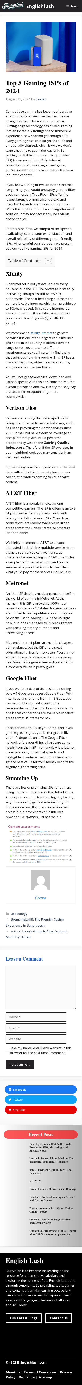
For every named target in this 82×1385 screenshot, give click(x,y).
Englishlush (40, 6)
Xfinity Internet (41, 333)
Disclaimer (27, 1377)
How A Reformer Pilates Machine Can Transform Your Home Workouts (51, 1160)
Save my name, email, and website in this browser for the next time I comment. (41, 1050)
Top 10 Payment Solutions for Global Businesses (50, 1171)
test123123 (35, 1181)
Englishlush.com (33, 1362)
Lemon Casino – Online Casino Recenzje (52, 1189)
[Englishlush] (13, 6)
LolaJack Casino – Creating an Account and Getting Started (52, 1198)
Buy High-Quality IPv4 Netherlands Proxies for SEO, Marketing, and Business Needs (50, 1147)
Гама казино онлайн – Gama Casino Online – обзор (51, 1210)
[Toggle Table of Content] (46, 261)
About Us (13, 1372)
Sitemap (45, 1377)
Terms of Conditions (40, 1372)
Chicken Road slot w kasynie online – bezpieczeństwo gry (50, 1221)
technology (19, 913)
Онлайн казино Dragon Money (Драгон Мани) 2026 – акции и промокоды (52, 1232)
